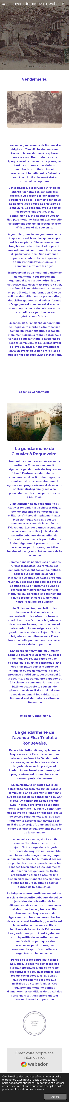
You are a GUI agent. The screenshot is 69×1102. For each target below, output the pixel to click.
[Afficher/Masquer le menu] (4, 3)
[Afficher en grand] (34, 109)
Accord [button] (55, 1096)
